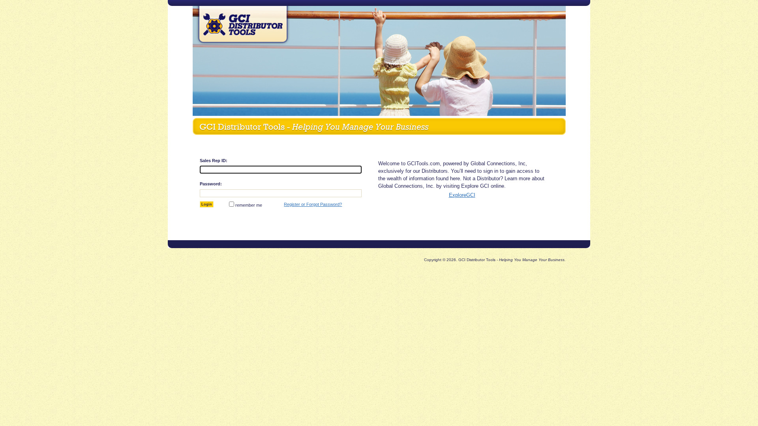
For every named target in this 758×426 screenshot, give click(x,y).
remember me (248, 205)
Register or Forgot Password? (313, 204)
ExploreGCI (462, 195)
